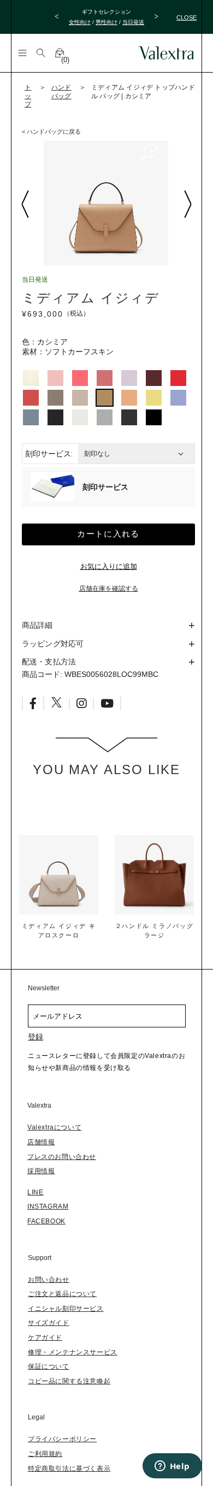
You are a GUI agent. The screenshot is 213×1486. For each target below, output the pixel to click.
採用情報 (41, 1171)
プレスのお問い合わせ (61, 1157)
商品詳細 (37, 625)
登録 (35, 1036)
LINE (35, 1192)
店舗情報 (41, 1142)
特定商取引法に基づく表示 (69, 1468)
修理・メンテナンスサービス (72, 1352)
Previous (25, 204)
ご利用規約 (45, 1454)
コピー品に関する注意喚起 (69, 1381)
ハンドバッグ (61, 92)
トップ (28, 96)
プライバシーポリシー (62, 1439)
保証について (48, 1366)
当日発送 (133, 22)
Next (187, 204)
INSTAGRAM (47, 1206)
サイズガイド (48, 1323)
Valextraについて (54, 1127)
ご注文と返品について (62, 1294)
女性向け (80, 22)
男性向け (106, 22)
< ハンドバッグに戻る (51, 131)
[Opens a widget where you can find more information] (172, 1467)
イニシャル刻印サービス (66, 1308)
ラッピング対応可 (53, 643)
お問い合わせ (48, 1279)
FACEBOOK (46, 1221)
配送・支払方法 (49, 661)
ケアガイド (45, 1337)
